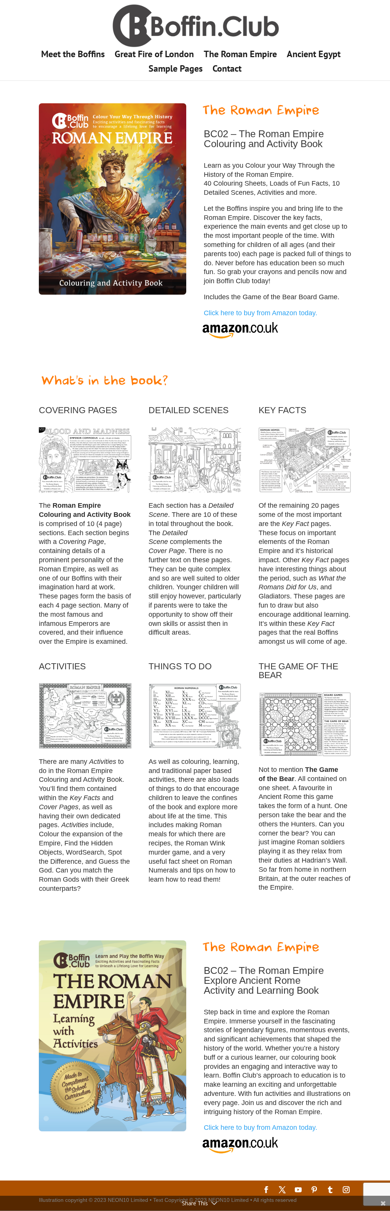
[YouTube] (298, 1190)
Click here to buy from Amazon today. (260, 313)
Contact (227, 70)
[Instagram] (346, 1190)
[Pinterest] (314, 1190)
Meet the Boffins (73, 55)
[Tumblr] (330, 1190)
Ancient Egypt (313, 55)
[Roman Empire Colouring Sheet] (85, 491)
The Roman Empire (240, 55)
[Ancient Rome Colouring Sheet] (195, 491)
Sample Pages (176, 70)
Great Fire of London (154, 55)
